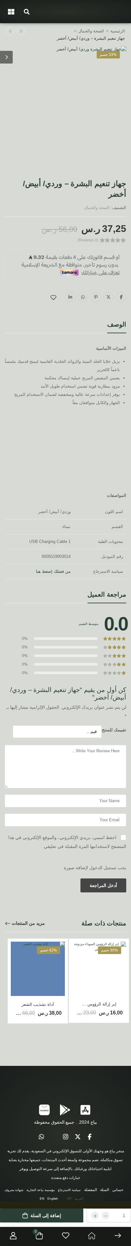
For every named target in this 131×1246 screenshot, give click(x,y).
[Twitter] (108, 297)
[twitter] (77, 1137)
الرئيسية (117, 31)
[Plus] (95, 1215)
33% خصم (108, 54)
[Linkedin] (70, 297)
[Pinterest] (96, 297)
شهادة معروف (13, 1190)
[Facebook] (121, 297)
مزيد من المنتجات (28, 923)
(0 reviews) (88, 240)
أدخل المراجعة (103, 885)
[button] (26, 11)
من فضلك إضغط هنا (53, 571)
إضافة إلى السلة (46, 1215)
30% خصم (109, 950)
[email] (53, 1137)
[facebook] (89, 1137)
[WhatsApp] (83, 297)
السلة (104, 1190)
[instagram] (65, 1137)
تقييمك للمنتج (114, 729)
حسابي (117, 1190)
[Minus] (105, 1215)
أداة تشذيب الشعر (38, 1004)
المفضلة (90, 1190)
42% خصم (48, 950)
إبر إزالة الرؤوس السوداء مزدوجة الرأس (81, 1004)
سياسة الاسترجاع (69, 1190)
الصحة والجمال (91, 31)
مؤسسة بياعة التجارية (40, 1190)
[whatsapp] (41, 1137)
